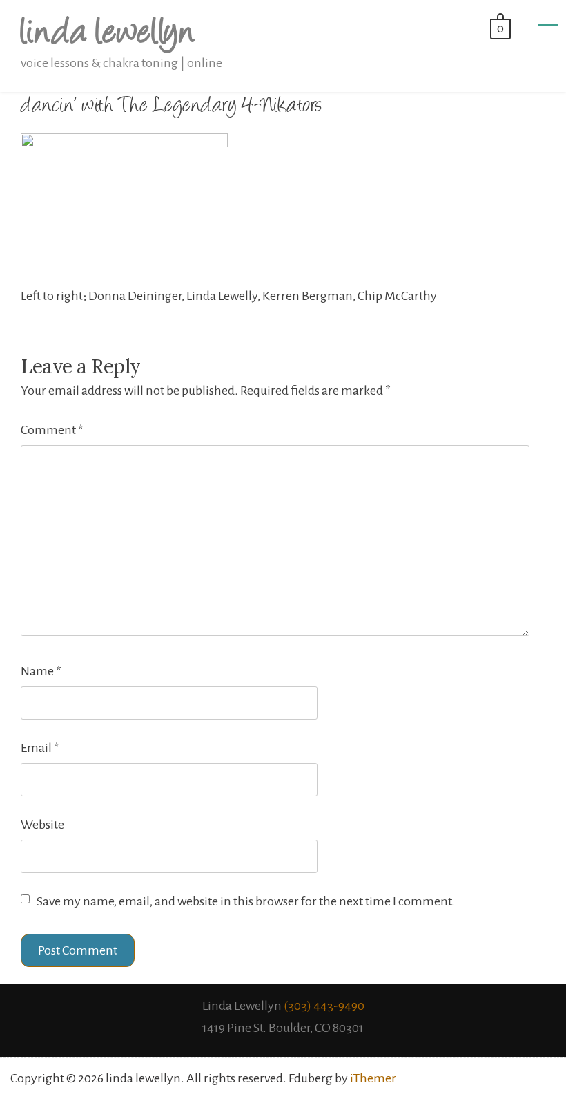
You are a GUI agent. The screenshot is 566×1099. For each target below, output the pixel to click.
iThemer (373, 1078)
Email (40, 748)
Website (42, 825)
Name (41, 671)
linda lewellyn (107, 35)
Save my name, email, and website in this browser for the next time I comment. (246, 901)
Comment (52, 430)
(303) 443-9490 (324, 1006)
